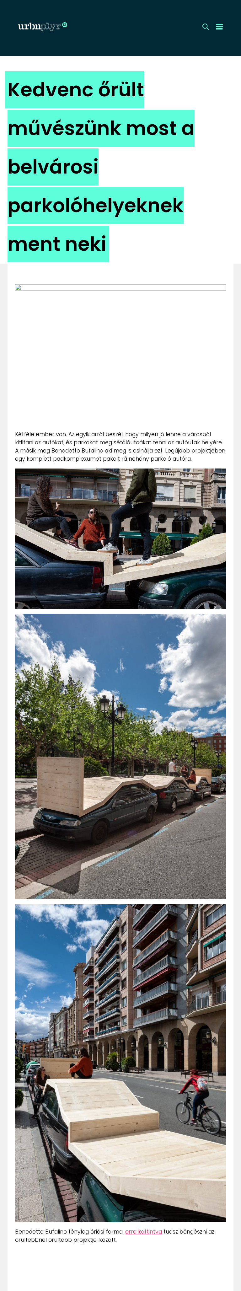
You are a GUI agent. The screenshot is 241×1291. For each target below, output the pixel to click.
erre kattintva (143, 1231)
